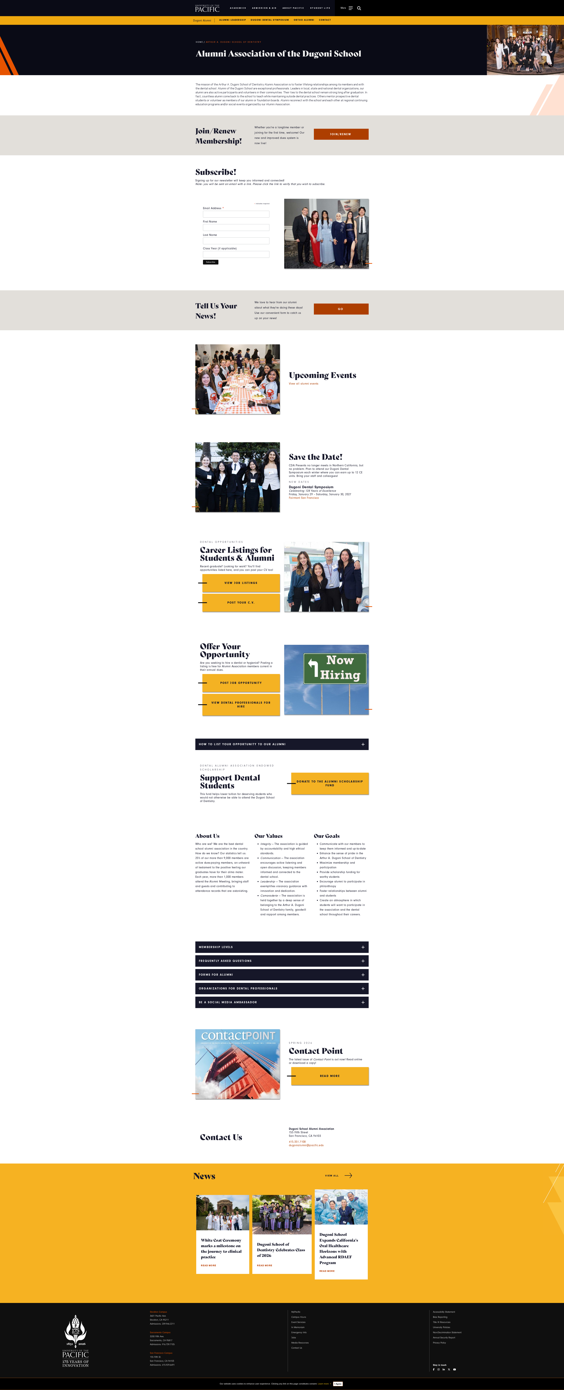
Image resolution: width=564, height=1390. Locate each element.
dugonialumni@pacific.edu (306, 1145)
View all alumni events (303, 383)
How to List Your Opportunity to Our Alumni (242, 744)
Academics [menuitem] (238, 8)
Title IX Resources (441, 1322)
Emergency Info (299, 1332)
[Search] (359, 8)
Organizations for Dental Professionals (238, 988)
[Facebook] (435, 1370)
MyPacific (295, 1312)
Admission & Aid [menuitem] (264, 8)
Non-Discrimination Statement (447, 1332)
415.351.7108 (297, 1141)
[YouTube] (455, 1370)
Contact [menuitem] (325, 20)
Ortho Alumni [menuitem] (304, 20)
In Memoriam (297, 1327)
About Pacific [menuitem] (293, 8)
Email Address (213, 208)
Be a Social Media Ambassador (228, 1002)
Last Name (210, 235)
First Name (210, 221)
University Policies (441, 1327)
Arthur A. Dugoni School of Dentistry (233, 42)
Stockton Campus (158, 1312)
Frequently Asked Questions (225, 961)
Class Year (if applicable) (220, 248)
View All (332, 1175)
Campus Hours (298, 1317)
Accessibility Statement (444, 1312)
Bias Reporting (440, 1317)
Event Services (298, 1322)
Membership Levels (216, 947)
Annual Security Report (444, 1337)
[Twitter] (450, 1370)
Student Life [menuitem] (320, 8)
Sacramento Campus (160, 1332)
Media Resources (300, 1342)
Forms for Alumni (216, 974)
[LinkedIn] (445, 1370)
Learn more (323, 1384)
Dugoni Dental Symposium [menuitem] (270, 20)
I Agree (337, 1384)
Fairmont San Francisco (304, 497)
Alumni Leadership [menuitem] (232, 20)
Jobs (293, 1337)
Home (199, 42)
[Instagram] (440, 1370)
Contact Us (296, 1348)
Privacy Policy (439, 1342)
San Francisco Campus (161, 1353)
